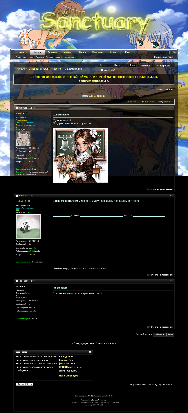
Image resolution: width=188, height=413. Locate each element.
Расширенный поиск (163, 57)
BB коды (64, 356)
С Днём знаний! (97, 96)
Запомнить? (109, 70)
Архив (162, 384)
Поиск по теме (148, 102)
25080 (31, 162)
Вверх (170, 335)
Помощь (145, 65)
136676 (32, 255)
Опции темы (132, 102)
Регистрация (163, 65)
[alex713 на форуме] (28, 226)
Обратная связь (138, 384)
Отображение (164, 102)
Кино (127, 52)
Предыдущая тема (84, 343)
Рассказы (97, 52)
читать (75, 215)
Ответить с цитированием (162, 190)
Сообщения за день (25, 57)
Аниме (67, 52)
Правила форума (68, 375)
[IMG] (62, 363)
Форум (37, 52)
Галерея (52, 52)
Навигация (69, 57)
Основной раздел (38, 69)
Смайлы (63, 360)
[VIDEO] (63, 367)
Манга (82, 52)
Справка (40, 57)
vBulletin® (95, 400)
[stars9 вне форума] (23, 138)
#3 (171, 281)
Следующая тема (105, 343)
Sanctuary (152, 384)
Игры (113, 52)
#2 (171, 195)
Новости (22, 52)
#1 (171, 108)
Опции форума (53, 57)
